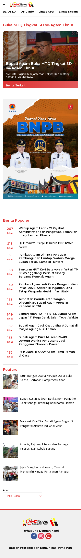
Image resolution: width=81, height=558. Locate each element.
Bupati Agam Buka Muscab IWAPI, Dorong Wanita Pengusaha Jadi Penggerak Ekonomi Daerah (43, 340)
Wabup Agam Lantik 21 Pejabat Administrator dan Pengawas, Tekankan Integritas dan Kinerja (48, 231)
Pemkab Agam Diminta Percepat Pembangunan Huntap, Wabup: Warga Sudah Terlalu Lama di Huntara (47, 258)
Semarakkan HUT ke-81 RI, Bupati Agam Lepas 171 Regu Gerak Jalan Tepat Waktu (48, 315)
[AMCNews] (21, 4)
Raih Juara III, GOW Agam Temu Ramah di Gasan (47, 353)
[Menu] (5, 4)
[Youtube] (48, 536)
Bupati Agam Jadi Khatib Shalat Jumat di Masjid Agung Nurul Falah (48, 327)
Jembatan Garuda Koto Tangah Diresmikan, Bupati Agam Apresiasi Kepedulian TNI (44, 302)
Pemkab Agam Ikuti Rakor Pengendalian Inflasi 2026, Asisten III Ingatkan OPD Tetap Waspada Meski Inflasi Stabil (48, 287)
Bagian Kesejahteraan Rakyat (35, 74)
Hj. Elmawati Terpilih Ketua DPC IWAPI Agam (46, 244)
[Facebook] (34, 536)
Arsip (6, 490)
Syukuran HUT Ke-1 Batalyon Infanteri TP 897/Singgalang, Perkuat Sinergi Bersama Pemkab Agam (48, 273)
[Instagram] (41, 536)
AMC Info (11, 74)
